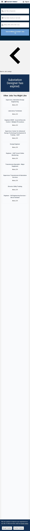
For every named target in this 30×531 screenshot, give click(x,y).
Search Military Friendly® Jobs (15, 31)
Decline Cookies (18, 528)
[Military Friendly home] (11, 1)
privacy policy (24, 523)
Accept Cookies (7, 528)
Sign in (27, 1)
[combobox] (15, 11)
